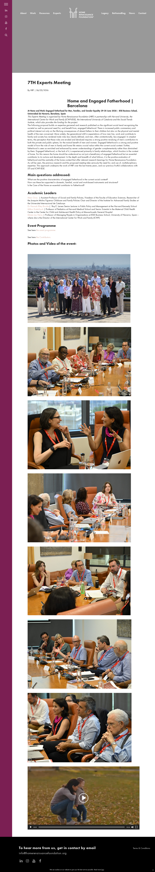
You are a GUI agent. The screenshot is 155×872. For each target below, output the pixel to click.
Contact (142, 13)
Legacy (105, 13)
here (102, 870)
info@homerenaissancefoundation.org (43, 853)
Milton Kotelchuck (35, 209)
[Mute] (132, 827)
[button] (83, 798)
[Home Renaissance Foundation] (81, 13)
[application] (83, 797)
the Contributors (43, 237)
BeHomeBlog (118, 13)
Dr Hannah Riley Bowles (38, 206)
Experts (57, 13)
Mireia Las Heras (35, 215)
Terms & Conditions (141, 848)
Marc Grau (33, 198)
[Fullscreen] (136, 827)
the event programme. (46, 230)
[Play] (31, 827)
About (23, 13)
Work (33, 13)
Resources (44, 13)
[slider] (81, 827)
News (132, 13)
